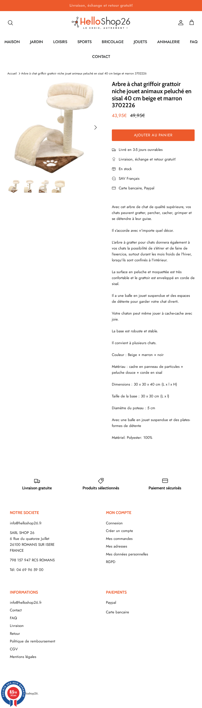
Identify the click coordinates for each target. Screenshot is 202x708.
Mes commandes (119, 538)
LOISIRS (60, 42)
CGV (14, 649)
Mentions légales (23, 656)
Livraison (17, 625)
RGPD (110, 562)
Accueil (12, 73)
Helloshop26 (29, 693)
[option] (54, 127)
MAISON (12, 42)
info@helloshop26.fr (26, 523)
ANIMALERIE (168, 42)
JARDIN (36, 42)
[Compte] (180, 23)
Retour (15, 633)
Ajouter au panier (153, 135)
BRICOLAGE (113, 42)
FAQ (194, 42)
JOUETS (140, 42)
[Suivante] (95, 127)
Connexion (114, 523)
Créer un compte (119, 530)
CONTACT (101, 56)
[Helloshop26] (101, 22)
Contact (16, 610)
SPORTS (84, 42)
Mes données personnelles (127, 554)
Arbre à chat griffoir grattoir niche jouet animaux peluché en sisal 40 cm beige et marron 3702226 (84, 73)
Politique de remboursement (32, 641)
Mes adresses (116, 546)
